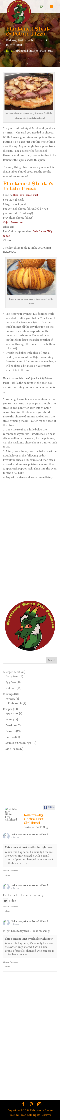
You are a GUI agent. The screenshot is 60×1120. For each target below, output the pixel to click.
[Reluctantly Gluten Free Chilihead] (11, 814)
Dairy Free (12, 676)
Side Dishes (13, 748)
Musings (8, 694)
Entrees (24, 40)
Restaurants (15, 703)
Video (12, 900)
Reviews (10, 698)
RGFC (9, 50)
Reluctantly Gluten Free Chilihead (29, 834)
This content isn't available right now (29, 847)
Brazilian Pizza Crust (25, 195)
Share (7, 875)
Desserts (11, 731)
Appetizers (12, 713)
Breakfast (11, 725)
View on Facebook (10, 871)
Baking (11, 40)
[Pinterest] (31, 1104)
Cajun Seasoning (13, 222)
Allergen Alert (11, 672)
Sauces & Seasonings (18, 742)
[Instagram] (39, 1104)
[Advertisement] (16, 543)
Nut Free (37, 40)
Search (51, 660)
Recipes (7, 709)
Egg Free (11, 682)
